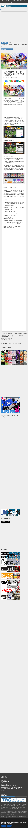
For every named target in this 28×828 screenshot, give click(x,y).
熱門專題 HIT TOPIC (5, 781)
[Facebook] (5, 81)
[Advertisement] (14, 26)
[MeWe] (17, 81)
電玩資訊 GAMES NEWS (6, 790)
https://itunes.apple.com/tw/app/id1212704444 (13, 213)
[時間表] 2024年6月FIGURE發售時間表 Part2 (21, 334)
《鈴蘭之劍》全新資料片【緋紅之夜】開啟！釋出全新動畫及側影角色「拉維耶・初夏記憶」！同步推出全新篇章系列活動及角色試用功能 (7, 336)
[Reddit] (22, 81)
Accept (4, 825)
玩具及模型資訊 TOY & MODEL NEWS (9, 785)
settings (10, 823)
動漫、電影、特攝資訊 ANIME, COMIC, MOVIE (11, 788)
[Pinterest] (15, 81)
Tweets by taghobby (5, 523)
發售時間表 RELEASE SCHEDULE (8, 780)
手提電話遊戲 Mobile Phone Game (7, 49)
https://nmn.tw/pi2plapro (14, 194)
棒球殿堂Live (14, 77)
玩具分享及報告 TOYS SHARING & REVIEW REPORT (12, 787)
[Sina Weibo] (5, 83)
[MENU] (1, 9)
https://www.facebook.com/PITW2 (12, 223)
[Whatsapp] (10, 81)
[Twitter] (7, 81)
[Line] (20, 81)
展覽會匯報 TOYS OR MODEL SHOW (9, 783)
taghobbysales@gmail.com (6, 416)
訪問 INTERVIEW (4, 784)
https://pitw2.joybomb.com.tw (12, 222)
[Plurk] (12, 81)
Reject (9, 825)
